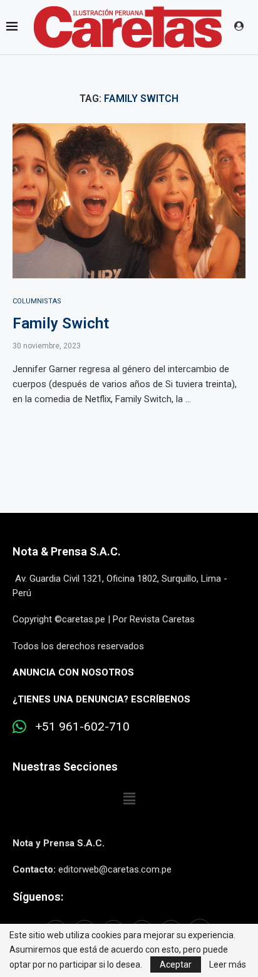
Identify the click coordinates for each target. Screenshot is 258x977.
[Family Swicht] (129, 200)
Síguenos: (38, 896)
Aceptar (176, 964)
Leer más (227, 964)
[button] (129, 799)
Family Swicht (61, 323)
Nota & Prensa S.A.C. (67, 551)
